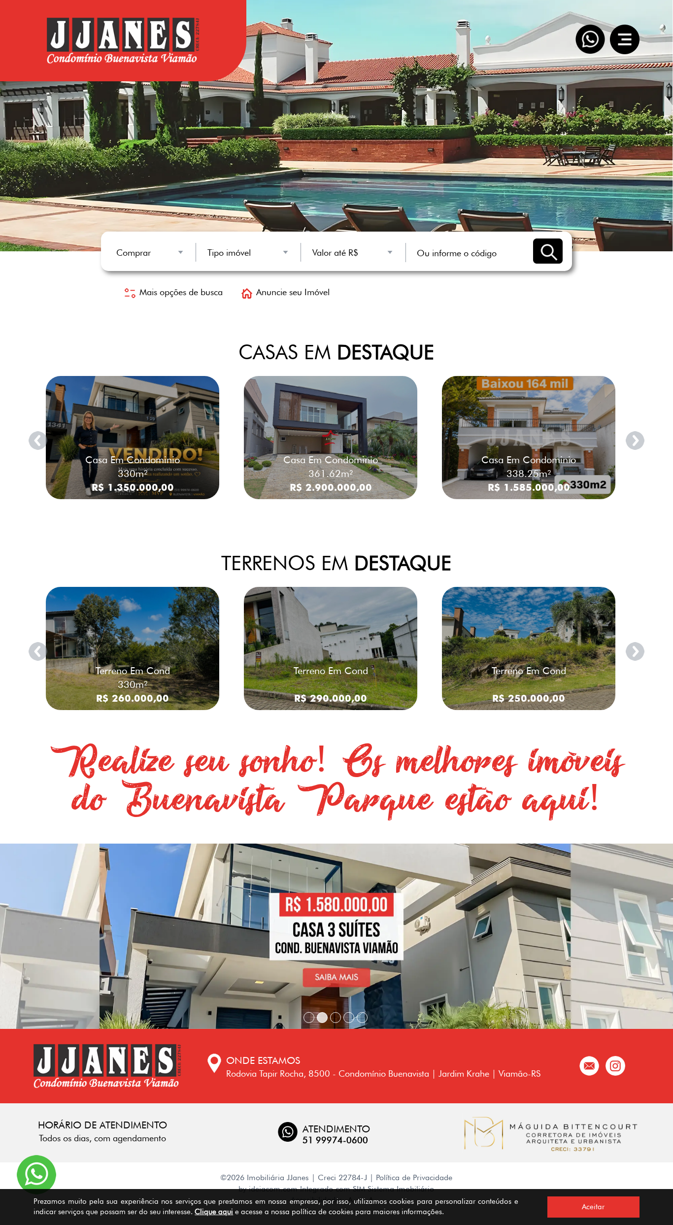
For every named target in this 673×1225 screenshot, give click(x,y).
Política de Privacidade (414, 1177)
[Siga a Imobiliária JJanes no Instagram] (615, 1064)
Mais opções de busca (181, 292)
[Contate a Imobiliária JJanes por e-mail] (589, 1064)
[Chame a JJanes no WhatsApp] (36, 1173)
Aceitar (593, 1206)
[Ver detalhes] (132, 436)
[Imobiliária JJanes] (107, 1066)
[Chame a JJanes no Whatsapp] (590, 39)
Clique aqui (214, 1211)
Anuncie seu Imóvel (293, 292)
